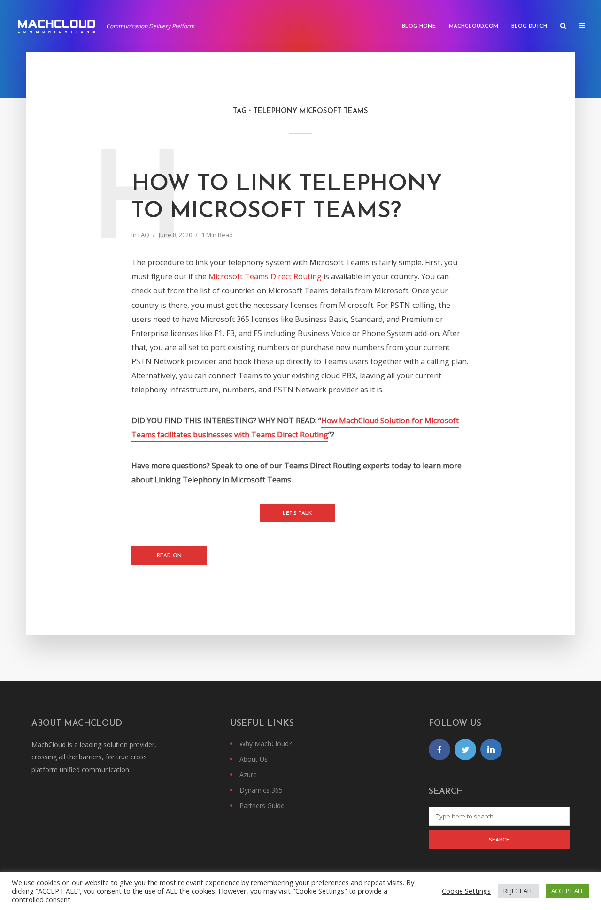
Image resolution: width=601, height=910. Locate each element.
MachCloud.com (473, 26)
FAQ (143, 234)
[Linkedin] (491, 749)
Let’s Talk (297, 513)
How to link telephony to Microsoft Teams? (286, 198)
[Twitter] (465, 749)
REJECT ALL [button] (518, 891)
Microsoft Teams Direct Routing (265, 276)
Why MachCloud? (265, 743)
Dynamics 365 (261, 790)
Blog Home (419, 26)
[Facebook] (439, 749)
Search (499, 840)
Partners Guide (262, 805)
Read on (169, 555)
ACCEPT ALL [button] (567, 891)
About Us (253, 759)
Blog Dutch (529, 26)
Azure (248, 774)
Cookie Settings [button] (466, 891)
